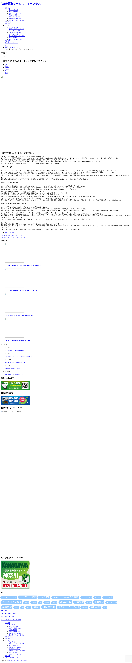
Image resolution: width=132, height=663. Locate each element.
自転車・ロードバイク (15, 18)
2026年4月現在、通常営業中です (14, 350)
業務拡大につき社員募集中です (14, 374)
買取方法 (7, 23)
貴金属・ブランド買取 (68, 607)
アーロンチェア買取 (9, 597)
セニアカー (97, 597)
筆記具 (16, 607)
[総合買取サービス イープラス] (21, 3)
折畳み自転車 (112, 602)
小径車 (89, 602)
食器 (105, 607)
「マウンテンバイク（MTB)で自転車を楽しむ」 (19, 315)
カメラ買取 (44, 597)
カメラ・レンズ (13, 10)
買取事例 (7, 8)
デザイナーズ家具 (14, 11)
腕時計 (36, 607)
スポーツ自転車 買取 (7, 617)
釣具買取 (85, 607)
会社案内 (7, 41)
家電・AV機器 (13, 15)
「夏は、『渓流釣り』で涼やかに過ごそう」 (18, 340)
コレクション (87, 597)
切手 (41, 602)
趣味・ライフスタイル (15, 39)
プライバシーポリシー (11, 43)
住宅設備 (34, 602)
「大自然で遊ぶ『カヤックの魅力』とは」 (13, 237)
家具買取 (65, 602)
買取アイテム (9, 22)
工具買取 (99, 602)
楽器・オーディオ (14, 17)
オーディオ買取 (27, 597)
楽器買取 (7, 607)
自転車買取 (49, 607)
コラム (7, 25)
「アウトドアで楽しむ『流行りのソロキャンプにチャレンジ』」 (24, 265)
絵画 (28, 607)
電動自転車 (96, 607)
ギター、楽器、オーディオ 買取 (11, 620)
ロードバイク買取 (11, 602)
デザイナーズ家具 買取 (8, 613)
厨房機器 (47, 602)
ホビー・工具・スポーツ (16, 13)
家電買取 (79, 602)
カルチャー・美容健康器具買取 (66, 597)
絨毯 (23, 607)
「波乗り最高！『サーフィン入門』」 (12, 235)
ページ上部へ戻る (6, 610)
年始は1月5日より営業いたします (15, 362)
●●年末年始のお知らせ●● (12, 368)
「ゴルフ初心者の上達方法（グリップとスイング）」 (21, 290)
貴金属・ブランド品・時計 (17, 20)
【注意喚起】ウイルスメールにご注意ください (19, 356)
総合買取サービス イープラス (18, 660)
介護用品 (27, 602)
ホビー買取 (108, 597)
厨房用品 (55, 602)
